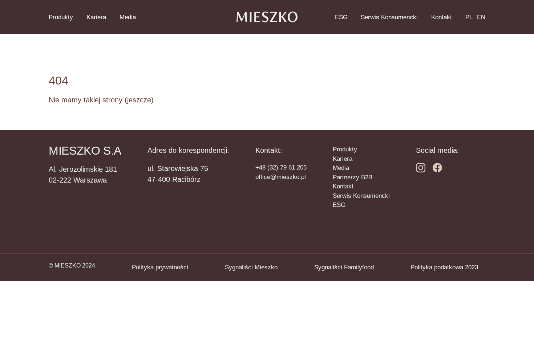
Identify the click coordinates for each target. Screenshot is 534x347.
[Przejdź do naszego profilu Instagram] (437, 170)
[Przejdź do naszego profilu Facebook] (420, 170)
